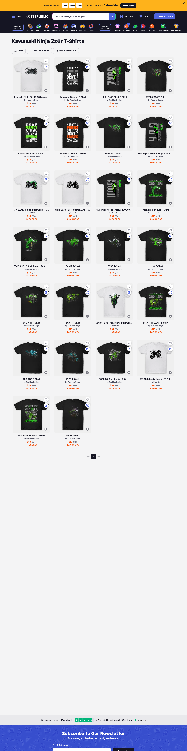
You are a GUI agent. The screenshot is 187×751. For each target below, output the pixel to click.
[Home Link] (37, 16)
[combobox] (80, 16)
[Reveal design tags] (45, 90)
